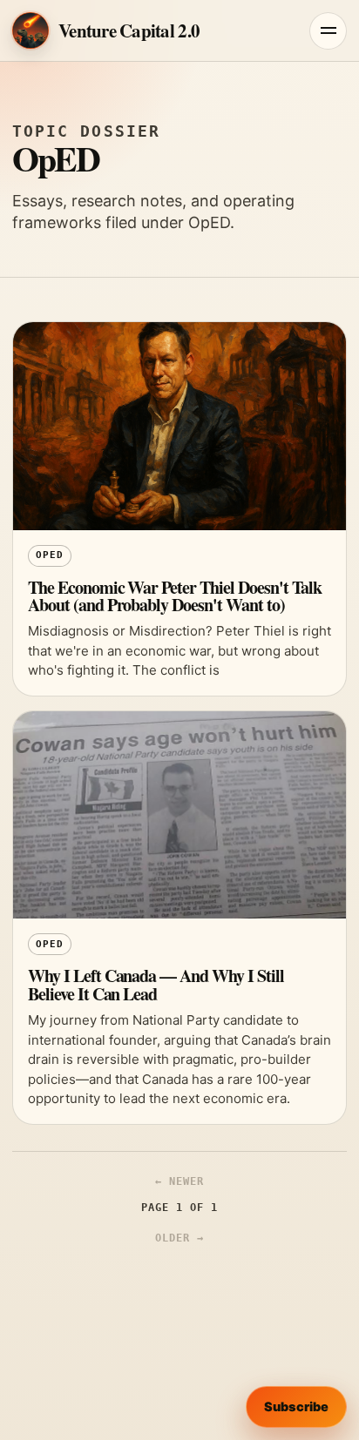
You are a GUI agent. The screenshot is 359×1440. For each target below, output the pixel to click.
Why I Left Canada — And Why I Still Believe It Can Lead (156, 984)
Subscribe (296, 1407)
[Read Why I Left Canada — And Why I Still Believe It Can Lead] (179, 815)
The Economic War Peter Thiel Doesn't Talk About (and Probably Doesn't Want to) (175, 596)
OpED (50, 555)
